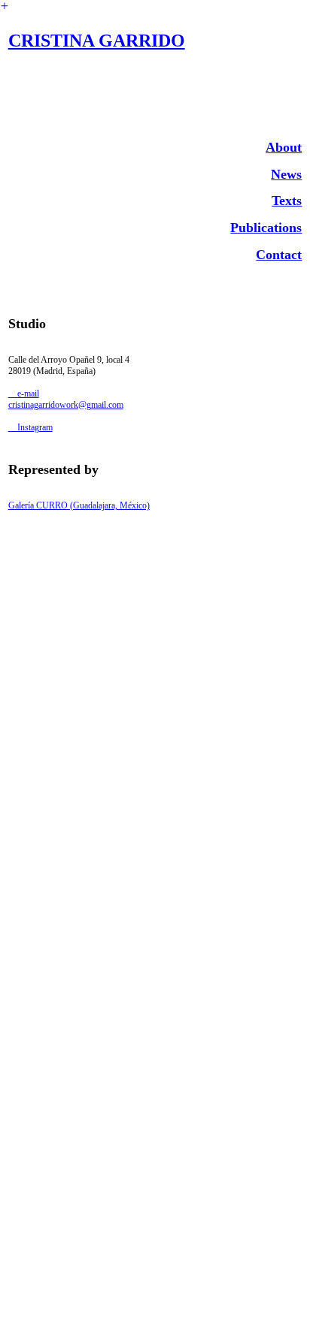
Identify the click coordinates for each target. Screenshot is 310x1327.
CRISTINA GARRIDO (96, 40)
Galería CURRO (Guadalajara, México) (79, 505)
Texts (287, 200)
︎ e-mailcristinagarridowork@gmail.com (65, 399)
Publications (266, 227)
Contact (279, 254)
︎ (4, 6)
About (284, 147)
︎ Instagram (30, 427)
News (286, 174)
